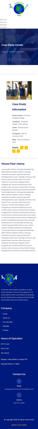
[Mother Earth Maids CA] (19, 9)
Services (3, 22)
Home (4, 52)
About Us (3, 20)
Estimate (3, 25)
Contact (3, 27)
